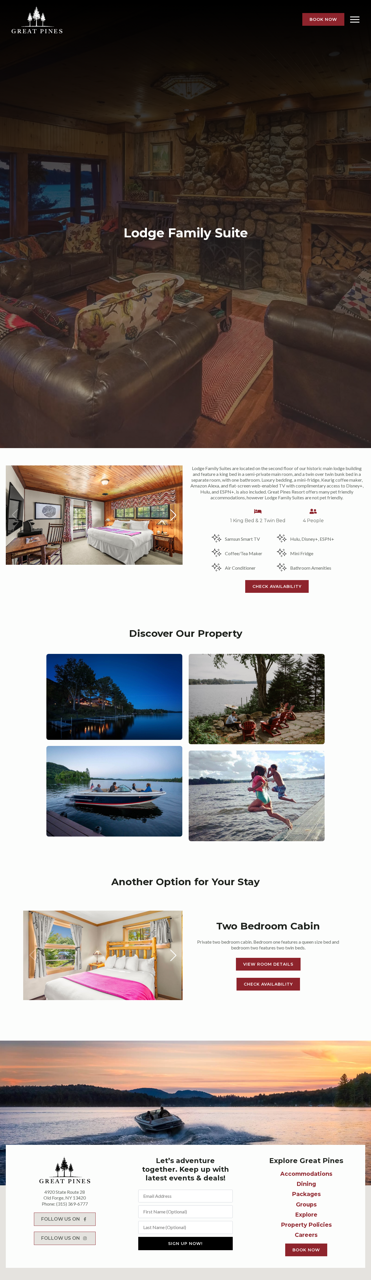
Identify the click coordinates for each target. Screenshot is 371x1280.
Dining (306, 1183)
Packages (306, 1194)
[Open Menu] (354, 19)
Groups (306, 1204)
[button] (173, 515)
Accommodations (306, 1173)
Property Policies (306, 1224)
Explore (306, 1214)
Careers (306, 1234)
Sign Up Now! (185, 1243)
